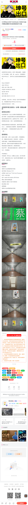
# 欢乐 (4, 375)
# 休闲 (18, 370)
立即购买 (14, 48)
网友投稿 (7, 29)
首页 (3, 19)
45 (17, 403)
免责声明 (17, 484)
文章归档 (11, 484)
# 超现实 (19, 377)
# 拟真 (13, 375)
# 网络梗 (11, 379)
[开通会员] (25, 495)
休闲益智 (11, 19)
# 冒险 (9, 370)
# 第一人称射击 (6, 377)
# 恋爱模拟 (5, 379)
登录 (11, 454)
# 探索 (9, 372)
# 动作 (13, 370)
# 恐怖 (9, 375)
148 (21, 403)
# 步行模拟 (13, 377)
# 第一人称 (14, 372)
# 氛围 (4, 372)
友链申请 (6, 484)
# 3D (23, 370)
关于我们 (22, 484)
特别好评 (12, 368)
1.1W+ (14, 403)
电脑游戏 (7, 19)
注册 (19, 454)
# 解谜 (20, 372)
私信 (25, 29)
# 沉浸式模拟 (19, 375)
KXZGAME (13, 486)
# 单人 (4, 370)
